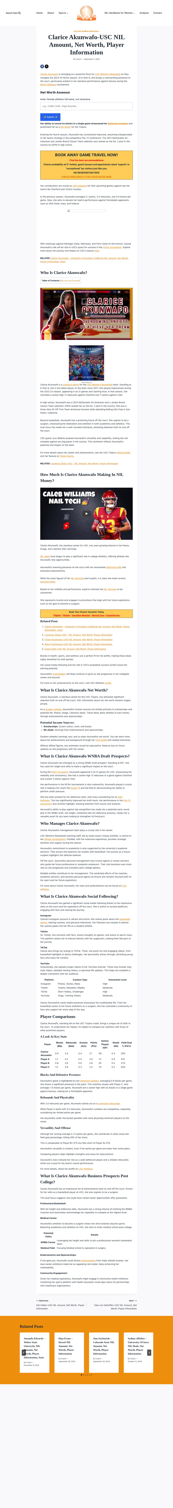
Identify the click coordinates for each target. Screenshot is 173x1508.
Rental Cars (98, 615)
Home (39, 13)
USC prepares (80, 186)
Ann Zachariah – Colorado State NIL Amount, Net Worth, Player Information (103, 1346)
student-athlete (53, 709)
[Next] (149, 1353)
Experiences (113, 615)
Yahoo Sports (67, 456)
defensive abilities (89, 1081)
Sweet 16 (75, 788)
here (96, 250)
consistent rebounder (109, 1103)
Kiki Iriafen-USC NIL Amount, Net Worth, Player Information (60, 1305)
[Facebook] (42, 66)
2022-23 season (59, 772)
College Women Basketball (86, 31)
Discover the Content (70, 281)
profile (108, 683)
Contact (157, 13)
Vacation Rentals (81, 615)
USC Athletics (86, 1169)
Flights (57, 615)
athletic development (55, 839)
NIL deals (45, 556)
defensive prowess (118, 123)
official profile (123, 452)
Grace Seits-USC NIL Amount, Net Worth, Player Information (75, 649)
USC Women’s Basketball (107, 74)
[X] (47, 66)
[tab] (81, 1375)
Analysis (144, 13)
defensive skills (114, 567)
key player (65, 127)
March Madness (48, 84)
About (50, 13)
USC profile (101, 740)
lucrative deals (47, 581)
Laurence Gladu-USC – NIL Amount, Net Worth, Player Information (84, 463)
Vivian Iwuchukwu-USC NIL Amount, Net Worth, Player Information (78, 639)
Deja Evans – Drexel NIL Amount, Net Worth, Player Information (66, 1346)
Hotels (66, 615)
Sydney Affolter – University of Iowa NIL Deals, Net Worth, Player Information (138, 1346)
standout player (71, 384)
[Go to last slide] (24, 1353)
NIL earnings (77, 578)
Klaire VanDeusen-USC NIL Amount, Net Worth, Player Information (78, 644)
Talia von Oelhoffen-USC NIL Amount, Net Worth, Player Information (115, 1305)
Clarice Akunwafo (49, 74)
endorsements (88, 1260)
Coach (78, 59)
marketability (59, 674)
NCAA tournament (112, 247)
